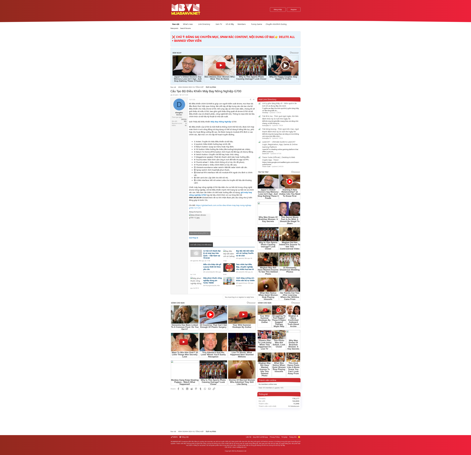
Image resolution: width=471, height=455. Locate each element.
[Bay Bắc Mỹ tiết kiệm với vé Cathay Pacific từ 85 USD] (229, 254)
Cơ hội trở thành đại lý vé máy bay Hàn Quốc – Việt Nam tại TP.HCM (212, 254)
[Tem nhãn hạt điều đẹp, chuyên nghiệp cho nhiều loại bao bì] (229, 267)
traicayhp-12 (266, 125)
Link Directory (204, 24)
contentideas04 (210, 272)
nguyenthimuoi (242, 283)
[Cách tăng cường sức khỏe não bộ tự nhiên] (229, 281)
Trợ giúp (284, 437)
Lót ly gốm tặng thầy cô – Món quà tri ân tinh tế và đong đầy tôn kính (279, 104)
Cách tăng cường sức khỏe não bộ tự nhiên (245, 279)
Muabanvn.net (241, 451)
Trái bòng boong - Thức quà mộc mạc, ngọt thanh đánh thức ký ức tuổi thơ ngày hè (280, 130)
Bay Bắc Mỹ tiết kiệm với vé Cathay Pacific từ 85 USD (245, 253)
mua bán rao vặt (212, 441)
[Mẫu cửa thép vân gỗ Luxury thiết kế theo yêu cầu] (196, 267)
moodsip (265, 113)
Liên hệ (248, 437)
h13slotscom (293, 406)
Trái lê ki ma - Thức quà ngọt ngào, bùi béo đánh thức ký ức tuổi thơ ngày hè (280, 117)
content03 (241, 272)
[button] (194, 24)
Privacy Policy (275, 437)
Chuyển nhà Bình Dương (276, 24)
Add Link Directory (267, 99)
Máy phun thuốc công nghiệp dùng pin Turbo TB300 (212, 280)
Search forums (185, 28)
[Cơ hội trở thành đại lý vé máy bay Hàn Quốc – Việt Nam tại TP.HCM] (196, 254)
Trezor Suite (266, 166)
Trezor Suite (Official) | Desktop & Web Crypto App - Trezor (278, 158)
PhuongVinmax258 (210, 285)
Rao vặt (175, 24)
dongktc (175, 95)
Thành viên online (267, 380)
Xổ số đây (230, 24)
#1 (254, 99)
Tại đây (283, 445)
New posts (174, 28)
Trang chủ (292, 437)
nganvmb (195, 261)
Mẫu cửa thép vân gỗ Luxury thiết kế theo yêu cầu (212, 266)
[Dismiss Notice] (298, 34)
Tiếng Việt (185, 437)
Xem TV (219, 24)
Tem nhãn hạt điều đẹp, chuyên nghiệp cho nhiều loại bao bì (245, 266)
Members (242, 24)
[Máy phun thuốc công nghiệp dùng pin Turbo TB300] (196, 281)
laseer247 (265, 154)
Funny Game (256, 24)
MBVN (175, 437)
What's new (188, 24)
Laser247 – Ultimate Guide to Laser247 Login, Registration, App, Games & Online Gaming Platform (279, 144)
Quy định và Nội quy (260, 437)
